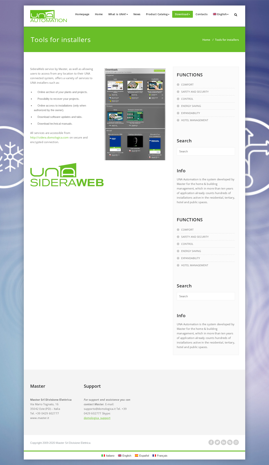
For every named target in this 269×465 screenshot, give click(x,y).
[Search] (236, 14)
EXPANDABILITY (190, 113)
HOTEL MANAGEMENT (194, 120)
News (137, 14)
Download (181, 14)
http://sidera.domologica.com (49, 137)
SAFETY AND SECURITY (195, 91)
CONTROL (187, 98)
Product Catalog (157, 14)
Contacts (202, 14)
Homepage (82, 14)
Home (99, 14)
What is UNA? (117, 14)
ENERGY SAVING (191, 106)
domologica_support (97, 418)
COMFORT (187, 84)
